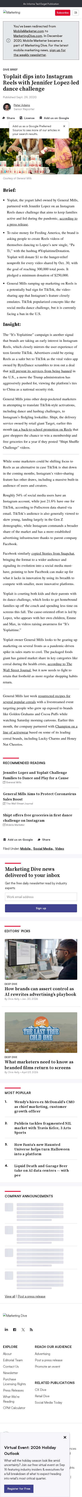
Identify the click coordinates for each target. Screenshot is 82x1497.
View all (10, 1296)
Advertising (42, 1354)
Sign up (41, 908)
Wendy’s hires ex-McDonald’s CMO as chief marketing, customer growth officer (44, 1106)
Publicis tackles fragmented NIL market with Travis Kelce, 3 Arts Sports (42, 1128)
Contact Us (11, 1366)
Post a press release (31, 1296)
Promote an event (47, 1366)
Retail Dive (42, 1396)
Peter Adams (22, 105)
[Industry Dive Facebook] (14, 1329)
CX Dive (40, 1390)
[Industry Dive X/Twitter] (23, 1329)
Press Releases (13, 1390)
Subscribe (63, 12)
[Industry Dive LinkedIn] (6, 1329)
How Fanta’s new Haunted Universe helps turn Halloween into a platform (42, 1149)
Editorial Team (13, 1360)
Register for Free (18, 1488)
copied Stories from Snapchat (52, 553)
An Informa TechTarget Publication (41, 3)
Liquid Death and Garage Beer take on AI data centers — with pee (41, 1170)
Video (59, 849)
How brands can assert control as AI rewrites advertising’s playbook (40, 991)
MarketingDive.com (28, 36)
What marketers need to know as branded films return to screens (39, 1065)
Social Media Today (48, 1402)
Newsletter (10, 1373)
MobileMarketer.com (29, 31)
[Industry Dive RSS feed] (31, 1329)
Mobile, (26, 849)
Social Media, (43, 849)
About (7, 1354)
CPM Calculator (14, 1408)
